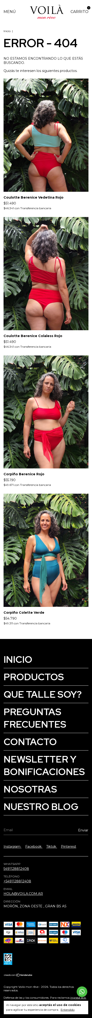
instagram (12, 846)
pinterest (68, 846)
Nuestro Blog (41, 806)
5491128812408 (16, 869)
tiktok (51, 846)
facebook (33, 846)
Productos (34, 677)
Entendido (68, 1009)
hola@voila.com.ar (23, 894)
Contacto (30, 741)
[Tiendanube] (18, 975)
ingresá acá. (78, 997)
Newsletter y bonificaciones (44, 765)
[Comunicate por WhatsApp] (82, 991)
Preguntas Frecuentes (35, 717)
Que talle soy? (43, 694)
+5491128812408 (17, 881)
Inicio (7, 31)
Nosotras (30, 789)
